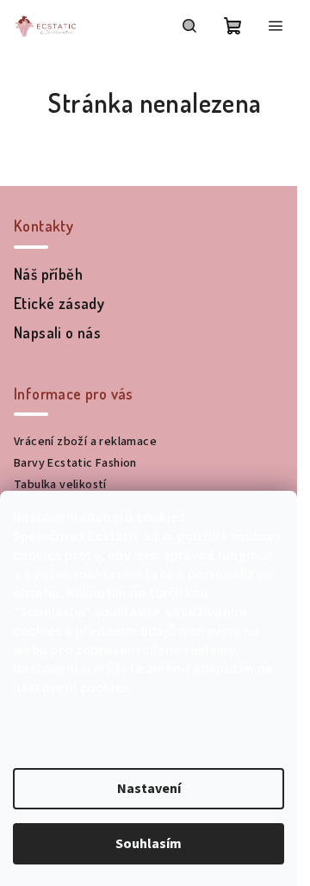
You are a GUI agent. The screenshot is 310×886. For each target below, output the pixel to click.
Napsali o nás (57, 332)
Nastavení (149, 788)
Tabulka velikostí (60, 484)
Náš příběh (48, 274)
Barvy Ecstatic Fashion (75, 463)
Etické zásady (59, 303)
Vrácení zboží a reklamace (85, 441)
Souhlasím (148, 843)
